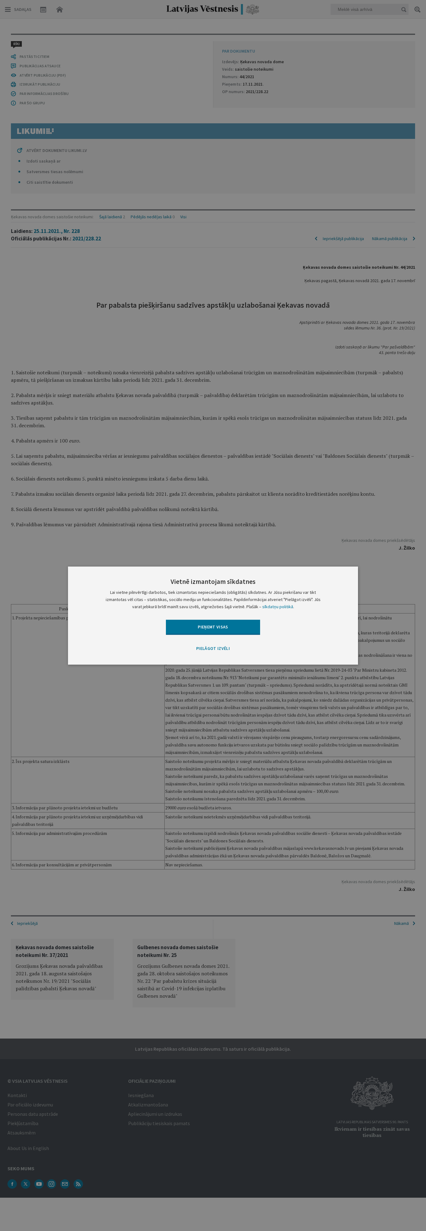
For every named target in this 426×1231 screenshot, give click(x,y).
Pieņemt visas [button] (213, 627)
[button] (213, 649)
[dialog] (213, 615)
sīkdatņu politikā (277, 606)
